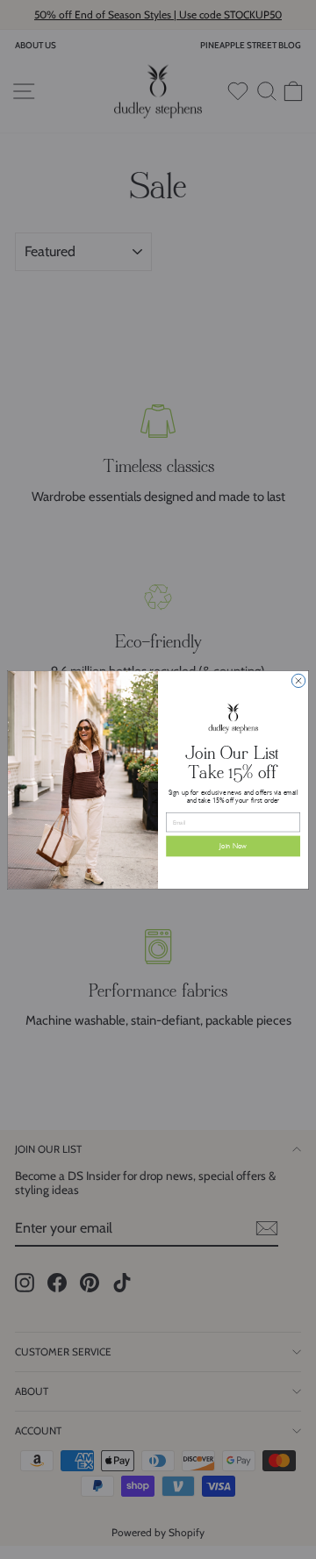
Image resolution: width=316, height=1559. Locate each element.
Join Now (232, 845)
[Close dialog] (298, 680)
